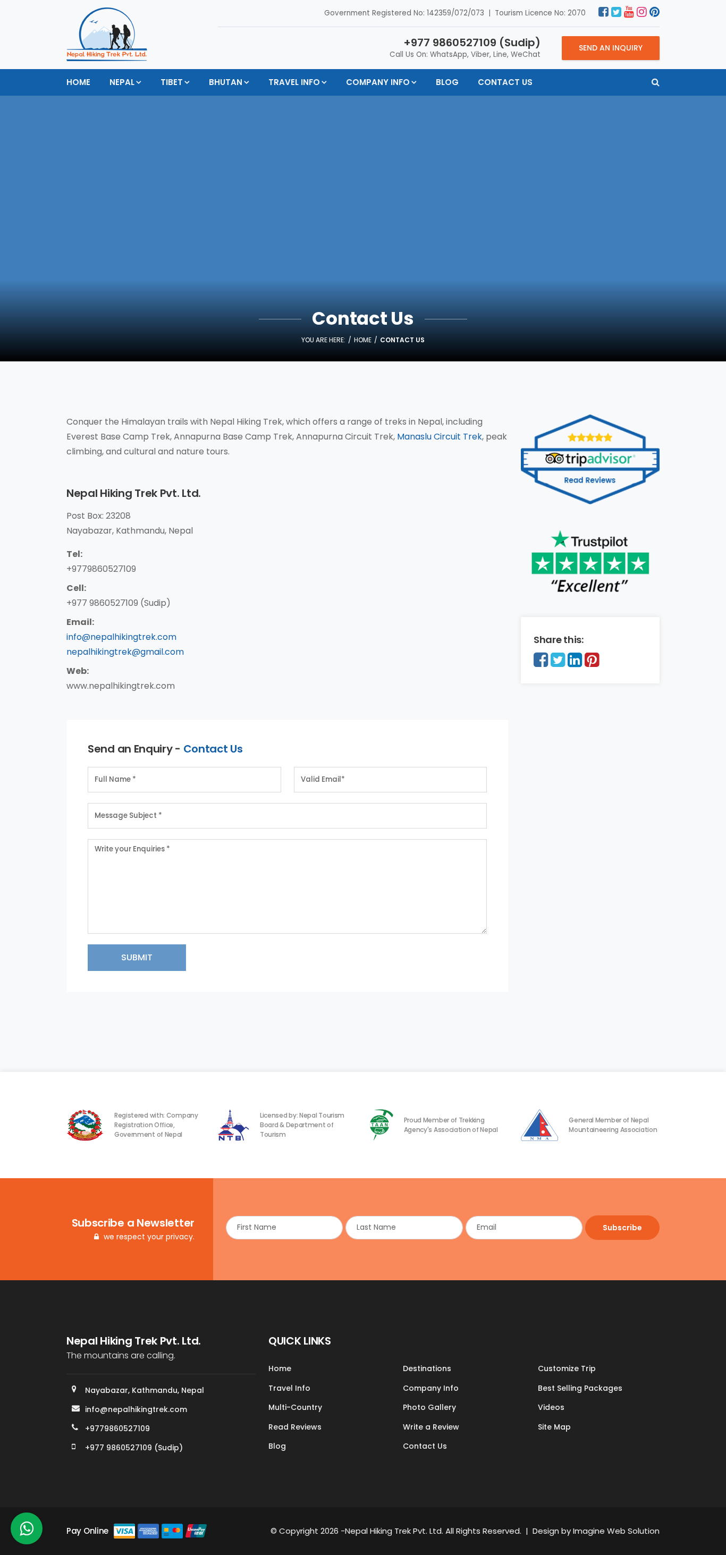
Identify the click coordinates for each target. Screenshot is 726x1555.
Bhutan (225, 82)
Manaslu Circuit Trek (439, 436)
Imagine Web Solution (616, 1530)
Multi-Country (295, 1407)
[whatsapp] (26, 1531)
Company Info (378, 82)
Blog (447, 82)
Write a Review (431, 1427)
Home (78, 82)
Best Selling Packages (580, 1388)
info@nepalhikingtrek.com (121, 637)
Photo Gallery (429, 1407)
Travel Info (294, 82)
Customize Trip (567, 1368)
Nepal (121, 82)
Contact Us (505, 82)
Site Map (554, 1427)
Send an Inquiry (611, 48)
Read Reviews (295, 1427)
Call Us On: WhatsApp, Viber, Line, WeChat (465, 47)
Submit (137, 957)
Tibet (172, 82)
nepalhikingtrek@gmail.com (125, 652)
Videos (551, 1407)
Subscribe (622, 1227)
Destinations (427, 1368)
